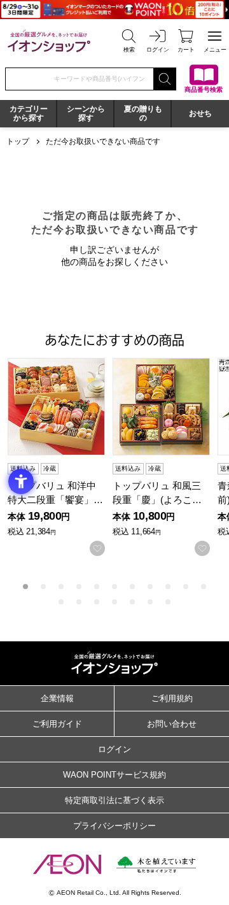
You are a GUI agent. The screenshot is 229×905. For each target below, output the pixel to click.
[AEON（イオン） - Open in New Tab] (67, 864)
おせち (200, 113)
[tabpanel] (60, 457)
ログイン (114, 749)
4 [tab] (78, 586)
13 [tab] (78, 601)
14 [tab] (96, 601)
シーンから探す (86, 113)
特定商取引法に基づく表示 (114, 800)
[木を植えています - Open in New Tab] (156, 864)
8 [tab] (150, 586)
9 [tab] (167, 586)
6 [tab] (114, 586)
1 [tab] (25, 586)
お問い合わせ (172, 724)
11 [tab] (203, 586)
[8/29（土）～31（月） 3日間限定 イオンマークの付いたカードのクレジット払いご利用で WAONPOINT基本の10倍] (114, 9)
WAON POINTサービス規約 (114, 775)
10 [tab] (185, 586)
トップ (17, 141)
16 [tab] (132, 601)
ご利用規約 (172, 698)
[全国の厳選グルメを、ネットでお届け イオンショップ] (49, 40)
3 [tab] (61, 586)
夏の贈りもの (143, 113)
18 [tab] (167, 601)
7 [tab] (132, 586)
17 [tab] (150, 601)
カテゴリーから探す (29, 113)
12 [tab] (61, 601)
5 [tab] (96, 586)
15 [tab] (114, 601)
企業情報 (57, 698)
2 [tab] (43, 586)
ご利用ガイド (57, 724)
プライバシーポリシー (114, 825)
